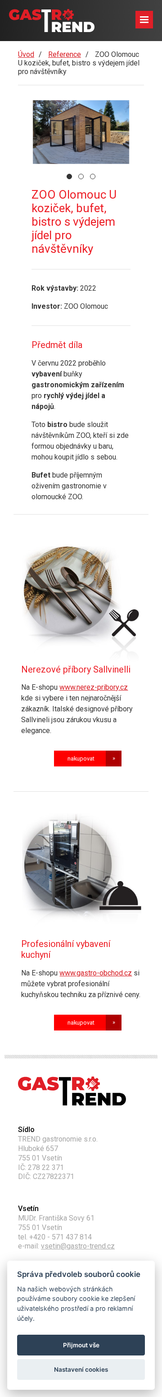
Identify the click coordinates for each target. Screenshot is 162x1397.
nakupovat (81, 758)
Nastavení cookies (81, 1369)
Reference (64, 54)
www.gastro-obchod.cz (95, 973)
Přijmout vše (81, 1345)
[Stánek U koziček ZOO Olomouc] (81, 132)
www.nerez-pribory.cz (93, 687)
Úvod (26, 54)
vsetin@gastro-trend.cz (78, 1246)
